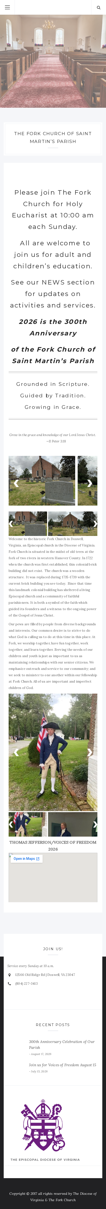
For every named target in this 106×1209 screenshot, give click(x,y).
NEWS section (68, 282)
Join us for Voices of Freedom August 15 (62, 1070)
